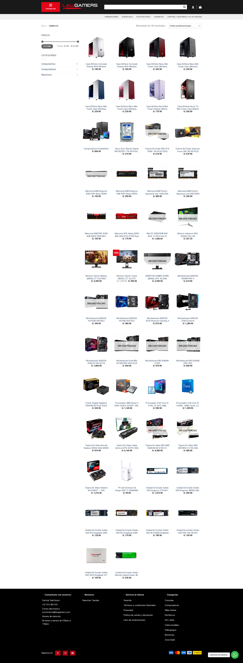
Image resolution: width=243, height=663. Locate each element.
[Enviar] (184, 7)
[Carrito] (200, 7)
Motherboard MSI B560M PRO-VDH (187, 362)
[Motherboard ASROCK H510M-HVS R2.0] (127, 301)
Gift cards (169, 620)
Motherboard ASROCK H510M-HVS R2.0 (127, 319)
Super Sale (127, 17)
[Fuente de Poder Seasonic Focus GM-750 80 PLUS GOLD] (188, 132)
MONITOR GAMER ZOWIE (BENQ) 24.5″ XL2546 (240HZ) (157, 277)
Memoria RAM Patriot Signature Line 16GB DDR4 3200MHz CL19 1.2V (157, 192)
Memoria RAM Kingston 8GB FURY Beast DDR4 (96, 192)
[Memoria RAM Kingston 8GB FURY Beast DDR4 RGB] (127, 174)
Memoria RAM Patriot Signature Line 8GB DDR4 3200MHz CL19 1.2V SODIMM (187, 192)
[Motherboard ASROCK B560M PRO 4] (188, 259)
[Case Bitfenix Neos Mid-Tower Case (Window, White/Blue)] (96, 90)
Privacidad (128, 610)
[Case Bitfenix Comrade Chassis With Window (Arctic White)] (96, 47)
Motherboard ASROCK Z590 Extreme (188, 319)
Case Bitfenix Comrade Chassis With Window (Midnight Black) (126, 65)
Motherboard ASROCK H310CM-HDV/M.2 (96, 319)
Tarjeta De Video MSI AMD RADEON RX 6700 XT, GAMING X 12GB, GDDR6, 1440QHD (157, 446)
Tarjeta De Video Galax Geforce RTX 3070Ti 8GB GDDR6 (126, 446)
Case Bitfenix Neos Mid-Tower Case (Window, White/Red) (127, 107)
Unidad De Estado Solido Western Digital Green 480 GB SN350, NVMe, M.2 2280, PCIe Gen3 (127, 574)
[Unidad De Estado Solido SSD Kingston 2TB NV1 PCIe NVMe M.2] (157, 471)
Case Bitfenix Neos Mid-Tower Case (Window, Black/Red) (157, 65)
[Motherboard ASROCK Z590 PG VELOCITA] (96, 344)
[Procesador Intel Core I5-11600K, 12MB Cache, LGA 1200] (188, 386)
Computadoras (48, 69)
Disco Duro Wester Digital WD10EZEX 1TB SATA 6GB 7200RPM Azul (127, 150)
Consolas (169, 600)
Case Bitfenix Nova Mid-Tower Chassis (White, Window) (157, 107)
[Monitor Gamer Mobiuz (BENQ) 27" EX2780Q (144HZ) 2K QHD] (96, 259)
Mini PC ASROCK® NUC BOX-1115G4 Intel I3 (157, 234)
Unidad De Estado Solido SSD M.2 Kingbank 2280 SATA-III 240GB (127, 531)
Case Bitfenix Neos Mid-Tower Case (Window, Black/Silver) (188, 65)
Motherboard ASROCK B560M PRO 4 (188, 277)
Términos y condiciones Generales (140, 605)
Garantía (159, 17)
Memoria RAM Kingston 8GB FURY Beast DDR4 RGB (127, 192)
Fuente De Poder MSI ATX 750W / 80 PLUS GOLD (157, 150)
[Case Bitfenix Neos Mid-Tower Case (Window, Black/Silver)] (188, 47)
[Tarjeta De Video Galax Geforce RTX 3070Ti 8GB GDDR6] (127, 429)
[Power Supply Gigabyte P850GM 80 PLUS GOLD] (96, 386)
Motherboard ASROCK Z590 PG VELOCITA (96, 362)
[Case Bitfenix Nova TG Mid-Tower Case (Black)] (188, 90)
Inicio (43, 26)
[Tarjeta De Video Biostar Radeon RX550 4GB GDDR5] (96, 429)
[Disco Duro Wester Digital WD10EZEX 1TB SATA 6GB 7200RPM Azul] (127, 132)
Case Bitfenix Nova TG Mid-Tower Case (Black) (188, 107)
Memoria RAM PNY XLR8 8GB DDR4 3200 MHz (96, 234)
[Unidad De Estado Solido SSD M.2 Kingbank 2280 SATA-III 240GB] (127, 513)
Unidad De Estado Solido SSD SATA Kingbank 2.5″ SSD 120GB (96, 574)
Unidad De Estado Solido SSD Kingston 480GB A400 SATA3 (188, 489)
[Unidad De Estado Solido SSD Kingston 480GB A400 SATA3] (188, 471)
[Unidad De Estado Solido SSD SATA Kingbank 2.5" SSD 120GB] (96, 556)
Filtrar (47, 46)
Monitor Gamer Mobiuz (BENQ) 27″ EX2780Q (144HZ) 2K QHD (96, 277)
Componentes (48, 64)
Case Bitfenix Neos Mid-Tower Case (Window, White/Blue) (96, 107)
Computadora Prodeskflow (96, 149)
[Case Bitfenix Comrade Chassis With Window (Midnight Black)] (127, 47)
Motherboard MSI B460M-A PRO (157, 362)
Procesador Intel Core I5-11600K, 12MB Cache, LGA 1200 (188, 404)
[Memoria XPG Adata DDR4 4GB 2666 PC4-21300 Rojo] (127, 217)
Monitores (46, 74)
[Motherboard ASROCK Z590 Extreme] (188, 301)
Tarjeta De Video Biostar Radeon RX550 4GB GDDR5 (96, 446)
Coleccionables (172, 625)
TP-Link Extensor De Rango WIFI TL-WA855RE (126, 489)
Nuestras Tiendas (91, 600)
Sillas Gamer (170, 610)
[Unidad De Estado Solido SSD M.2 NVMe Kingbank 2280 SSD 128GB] (157, 513)
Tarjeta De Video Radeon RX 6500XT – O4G (96, 489)
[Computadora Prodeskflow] (96, 132)
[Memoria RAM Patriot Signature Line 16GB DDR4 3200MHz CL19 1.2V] (157, 174)
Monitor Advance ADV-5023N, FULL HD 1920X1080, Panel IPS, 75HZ (187, 235)
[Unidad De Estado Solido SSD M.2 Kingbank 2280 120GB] (96, 513)
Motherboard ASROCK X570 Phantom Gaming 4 (157, 319)
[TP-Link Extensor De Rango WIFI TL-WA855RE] (127, 471)
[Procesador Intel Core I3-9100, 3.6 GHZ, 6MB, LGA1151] (157, 386)
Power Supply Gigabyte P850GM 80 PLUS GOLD (96, 404)
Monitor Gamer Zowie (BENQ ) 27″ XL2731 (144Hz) (127, 277)
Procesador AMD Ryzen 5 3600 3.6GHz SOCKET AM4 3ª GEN (126, 404)
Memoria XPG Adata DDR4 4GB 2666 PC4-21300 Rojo (127, 234)
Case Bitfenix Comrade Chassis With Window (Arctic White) (96, 65)
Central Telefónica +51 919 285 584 (184, 17)
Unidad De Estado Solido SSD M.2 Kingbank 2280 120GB (96, 531)
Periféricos (170, 615)
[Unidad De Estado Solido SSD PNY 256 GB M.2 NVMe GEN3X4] (188, 513)
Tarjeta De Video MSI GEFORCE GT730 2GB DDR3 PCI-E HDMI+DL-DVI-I (188, 446)
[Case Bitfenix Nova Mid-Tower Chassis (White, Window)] (157, 90)
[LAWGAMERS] (80, 7)
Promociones (111, 17)
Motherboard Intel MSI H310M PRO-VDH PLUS (126, 362)
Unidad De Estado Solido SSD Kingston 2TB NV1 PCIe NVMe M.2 (157, 489)
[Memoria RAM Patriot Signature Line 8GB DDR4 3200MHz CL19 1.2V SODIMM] (188, 174)
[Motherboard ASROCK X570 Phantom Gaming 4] (157, 301)
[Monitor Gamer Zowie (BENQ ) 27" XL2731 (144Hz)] (127, 259)
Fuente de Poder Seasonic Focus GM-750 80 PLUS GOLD (188, 150)
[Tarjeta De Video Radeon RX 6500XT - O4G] (96, 471)
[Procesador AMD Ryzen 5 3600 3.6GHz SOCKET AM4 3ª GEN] (127, 386)
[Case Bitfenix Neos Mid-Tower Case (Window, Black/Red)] (157, 47)
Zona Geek (170, 640)
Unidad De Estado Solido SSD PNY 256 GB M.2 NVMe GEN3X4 (188, 531)
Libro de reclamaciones (134, 620)
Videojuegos (170, 630)
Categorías (51, 9)
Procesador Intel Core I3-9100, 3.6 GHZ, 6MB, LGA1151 (157, 404)
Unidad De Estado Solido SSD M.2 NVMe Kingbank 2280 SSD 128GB (157, 531)
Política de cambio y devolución (138, 615)
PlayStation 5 (143, 17)
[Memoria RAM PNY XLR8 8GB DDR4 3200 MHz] (96, 217)
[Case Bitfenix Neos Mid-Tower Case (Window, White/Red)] (127, 90)
